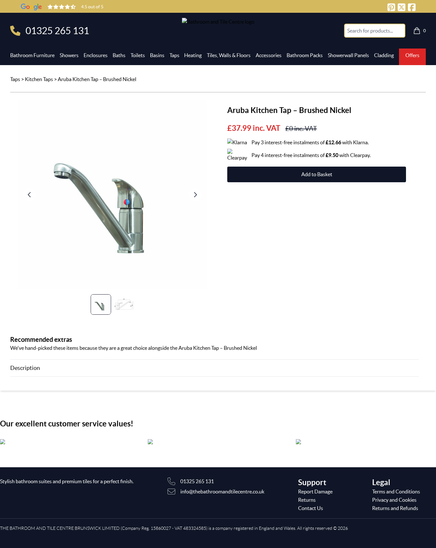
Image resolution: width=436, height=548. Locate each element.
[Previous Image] (29, 194)
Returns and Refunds (395, 508)
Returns (307, 500)
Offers (412, 55)
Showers (69, 55)
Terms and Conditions (396, 491)
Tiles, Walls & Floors (229, 55)
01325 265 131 (57, 30)
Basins (157, 55)
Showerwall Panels (348, 55)
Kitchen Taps (39, 79)
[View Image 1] (101, 304)
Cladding (384, 55)
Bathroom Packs (305, 55)
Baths (119, 55)
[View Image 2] (124, 304)
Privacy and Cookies (394, 500)
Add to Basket (316, 174)
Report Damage (315, 491)
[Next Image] (195, 194)
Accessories (269, 55)
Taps (174, 55)
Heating (193, 55)
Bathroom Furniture (32, 55)
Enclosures (96, 55)
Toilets (138, 55)
